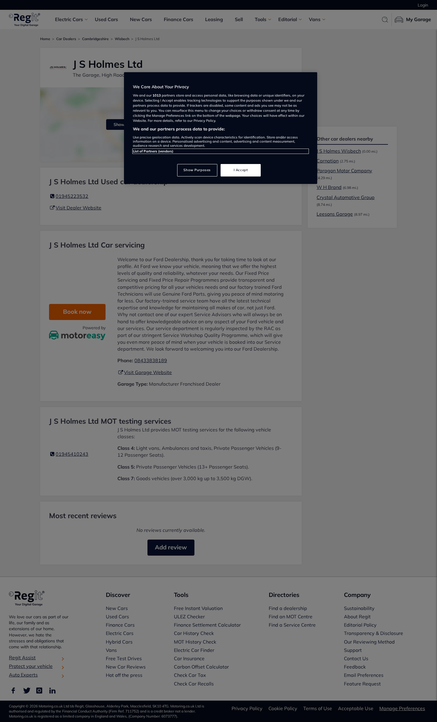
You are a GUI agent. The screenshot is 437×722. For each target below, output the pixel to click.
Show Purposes (196, 170)
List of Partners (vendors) (153, 151)
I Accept (241, 170)
